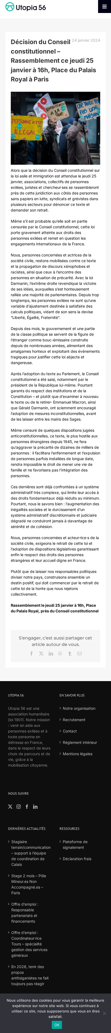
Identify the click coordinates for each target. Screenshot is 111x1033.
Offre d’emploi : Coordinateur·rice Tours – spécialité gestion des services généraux (29, 944)
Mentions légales (77, 753)
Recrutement (74, 719)
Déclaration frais (77, 858)
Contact (70, 731)
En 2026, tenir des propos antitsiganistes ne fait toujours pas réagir (30, 975)
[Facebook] (27, 806)
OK (57, 1025)
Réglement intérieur (80, 742)
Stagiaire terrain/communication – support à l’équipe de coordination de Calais (30, 853)
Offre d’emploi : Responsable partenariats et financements (24, 912)
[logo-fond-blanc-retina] (25, 4)
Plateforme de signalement (75, 844)
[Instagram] (18, 806)
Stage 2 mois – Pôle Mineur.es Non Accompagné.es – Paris (28, 884)
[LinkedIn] (35, 806)
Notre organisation (79, 708)
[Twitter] (10, 806)
